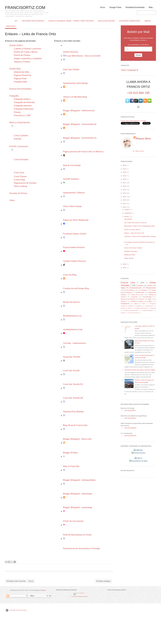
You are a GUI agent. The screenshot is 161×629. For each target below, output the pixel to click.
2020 (124, 172)
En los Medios (129, 290)
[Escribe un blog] (9, 562)
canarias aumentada (141, 308)
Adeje (123, 288)
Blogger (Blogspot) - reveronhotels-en (79, 138)
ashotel (140, 286)
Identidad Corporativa (130, 251)
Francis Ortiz (10, 26)
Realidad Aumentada (135, 7)
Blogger (43, 590)
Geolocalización (106, 21)
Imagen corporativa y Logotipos (28, 58)
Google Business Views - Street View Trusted (71, 21)
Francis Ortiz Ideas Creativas (133, 248)
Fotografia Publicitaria (23, 109)
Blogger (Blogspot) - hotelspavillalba (79, 480)
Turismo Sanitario (147, 310)
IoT (16, 21)
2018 (124, 179)
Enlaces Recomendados (20, 89)
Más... (151, 7)
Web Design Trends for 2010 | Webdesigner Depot (139, 226)
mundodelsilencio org (72, 329)
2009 (124, 264)
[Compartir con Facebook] (15, 562)
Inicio (102, 7)
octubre (127, 209)
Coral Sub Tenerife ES (73, 384)
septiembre (128, 213)
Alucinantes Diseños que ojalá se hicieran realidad (140, 370)
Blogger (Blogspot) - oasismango (77, 507)
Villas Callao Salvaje (72, 206)
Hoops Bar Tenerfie (71, 357)
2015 (124, 189)
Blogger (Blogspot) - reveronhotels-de (79, 124)
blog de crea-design (72, 165)
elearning (153, 308)
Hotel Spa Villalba (71, 69)
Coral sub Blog (69, 275)
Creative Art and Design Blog (76, 288)
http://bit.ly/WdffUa (130, 410)
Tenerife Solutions (71, 179)
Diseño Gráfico (16, 45)
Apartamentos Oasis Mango (75, 83)
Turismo (141, 299)
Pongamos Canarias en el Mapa (142, 301)
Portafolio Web (20, 82)
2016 (124, 186)
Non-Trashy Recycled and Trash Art (135, 222)
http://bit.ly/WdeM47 (130, 428)
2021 (124, 169)
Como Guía (19, 172)
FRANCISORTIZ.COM (25, 7)
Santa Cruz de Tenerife (128, 299)
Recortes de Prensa (18, 193)
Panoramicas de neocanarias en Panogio (81, 548)
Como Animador (21, 159)
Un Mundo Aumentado (129, 21)
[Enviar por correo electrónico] (6, 562)
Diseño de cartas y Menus (132, 229)
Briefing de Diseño (129, 254)
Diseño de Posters (22, 55)
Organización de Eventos (25, 183)
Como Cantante (21, 135)
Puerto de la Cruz (137, 294)
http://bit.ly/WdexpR (130, 435)
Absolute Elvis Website (73, 412)
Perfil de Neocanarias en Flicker (77, 535)
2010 (124, 207)
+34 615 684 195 (138, 93)
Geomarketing (147, 297)
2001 (124, 267)
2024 (124, 165)
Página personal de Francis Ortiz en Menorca (83, 152)
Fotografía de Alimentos (24, 102)
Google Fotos (115, 7)
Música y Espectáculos (19, 122)
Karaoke (17, 139)
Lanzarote (134, 297)
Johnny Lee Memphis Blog (75, 97)
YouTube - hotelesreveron (74, 343)
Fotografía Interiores (23, 106)
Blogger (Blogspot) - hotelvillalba (77, 494)
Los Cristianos (143, 290)
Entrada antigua (103, 581)
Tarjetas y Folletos (22, 62)
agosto (127, 216)
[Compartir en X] (12, 562)
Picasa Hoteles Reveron (74, 247)
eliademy (139, 306)
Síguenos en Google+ (140, 121)
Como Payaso (20, 176)
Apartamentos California (74, 193)
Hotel (150, 286)
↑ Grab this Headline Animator (79, 596)
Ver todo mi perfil (138, 151)
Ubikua (147, 21)
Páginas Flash (20, 78)
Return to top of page (18, 610)
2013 (124, 196)
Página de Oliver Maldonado (76, 220)
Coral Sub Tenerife (71, 370)
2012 (124, 200)
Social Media (128, 219)
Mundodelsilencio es (72, 316)
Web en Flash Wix (71, 466)
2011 (124, 203)
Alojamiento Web (21, 72)
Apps (150, 299)
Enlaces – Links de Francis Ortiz (134, 233)
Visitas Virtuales (129, 258)
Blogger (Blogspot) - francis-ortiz (77, 439)
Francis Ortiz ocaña (127, 121)
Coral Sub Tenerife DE (73, 398)
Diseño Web (15, 69)
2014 (124, 193)
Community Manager (133, 312)
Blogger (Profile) (70, 453)
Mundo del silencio (71, 302)
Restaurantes (151, 288)
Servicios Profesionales (131, 310)
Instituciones (149, 306)
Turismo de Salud (126, 308)
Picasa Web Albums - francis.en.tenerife (82, 56)
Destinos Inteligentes (33, 21)
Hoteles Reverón (70, 52)
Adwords (123, 312)
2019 (124, 176)
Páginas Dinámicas (22, 75)
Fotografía (13, 96)
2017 (124, 182)
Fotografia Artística (22, 99)
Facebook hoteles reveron (74, 234)
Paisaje (17, 112)
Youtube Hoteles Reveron (74, 261)
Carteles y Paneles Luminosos (27, 49)
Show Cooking (20, 186)
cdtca (136, 303)
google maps (140, 292)
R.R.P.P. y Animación (18, 146)
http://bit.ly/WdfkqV (130, 418)
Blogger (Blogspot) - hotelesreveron (79, 110)
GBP (144, 303)
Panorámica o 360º (22, 115)
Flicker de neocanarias (73, 521)
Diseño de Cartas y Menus (25, 52)
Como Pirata (19, 180)
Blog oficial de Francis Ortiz (75, 425)
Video (12, 200)
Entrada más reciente (16, 581)
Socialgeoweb (125, 303)
